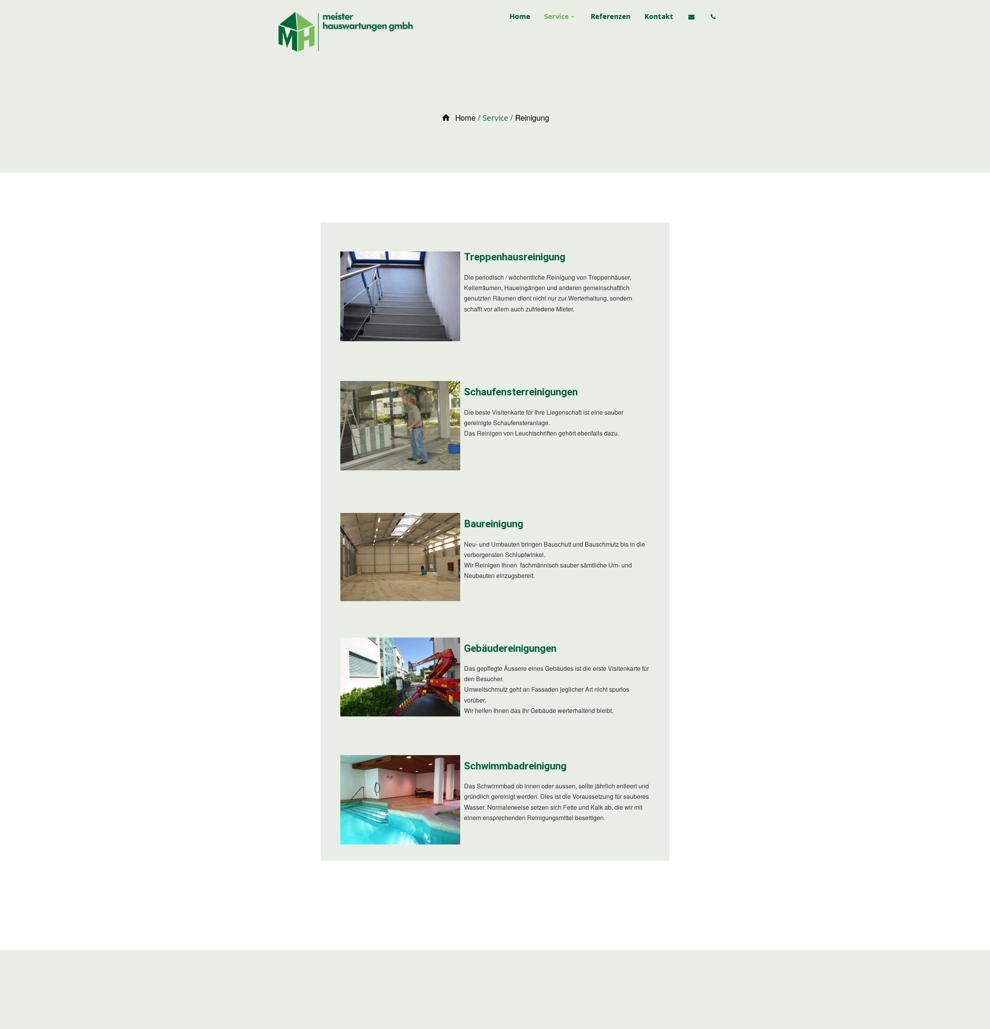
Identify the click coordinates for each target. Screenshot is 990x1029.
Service (495, 118)
